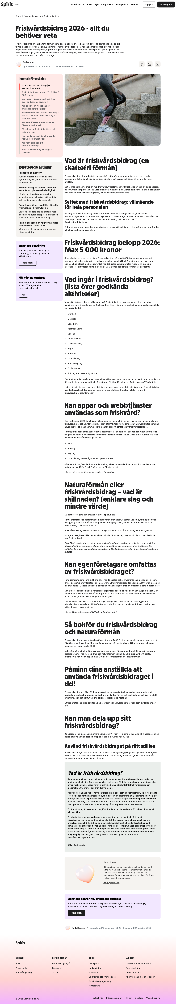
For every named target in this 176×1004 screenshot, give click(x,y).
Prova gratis (166, 4)
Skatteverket (80, 845)
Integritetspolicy (114, 998)
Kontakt (135, 4)
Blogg (19, 16)
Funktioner (76, 4)
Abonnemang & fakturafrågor (140, 977)
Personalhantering (32, 16)
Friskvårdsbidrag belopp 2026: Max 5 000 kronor (40, 93)
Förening (56, 968)
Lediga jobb (95, 968)
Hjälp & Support (103, 4)
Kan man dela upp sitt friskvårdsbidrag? (32, 144)
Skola (55, 972)
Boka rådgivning (24, 972)
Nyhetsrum (94, 985)
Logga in (149, 4)
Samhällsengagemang (100, 981)
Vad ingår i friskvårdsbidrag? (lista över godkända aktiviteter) (39, 100)
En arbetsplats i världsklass (102, 977)
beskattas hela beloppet (85, 264)
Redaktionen (29, 62)
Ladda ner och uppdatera (138, 963)
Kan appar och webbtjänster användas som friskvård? (36, 107)
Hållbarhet (94, 972)
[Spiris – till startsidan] (88, 943)
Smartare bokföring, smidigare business (37, 151)
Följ (23, 294)
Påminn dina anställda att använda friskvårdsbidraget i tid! (38, 137)
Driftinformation (133, 972)
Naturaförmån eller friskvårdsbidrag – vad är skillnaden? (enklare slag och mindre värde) (40, 115)
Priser (90, 4)
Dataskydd (98, 998)
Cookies (139, 998)
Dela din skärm (133, 968)
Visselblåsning (153, 998)
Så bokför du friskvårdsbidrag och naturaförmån (39, 130)
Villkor (128, 998)
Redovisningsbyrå (61, 963)
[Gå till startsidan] (10, 4)
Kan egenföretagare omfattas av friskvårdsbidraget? (38, 123)
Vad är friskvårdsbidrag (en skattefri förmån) (36, 87)
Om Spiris (121, 4)
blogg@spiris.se (111, 882)
